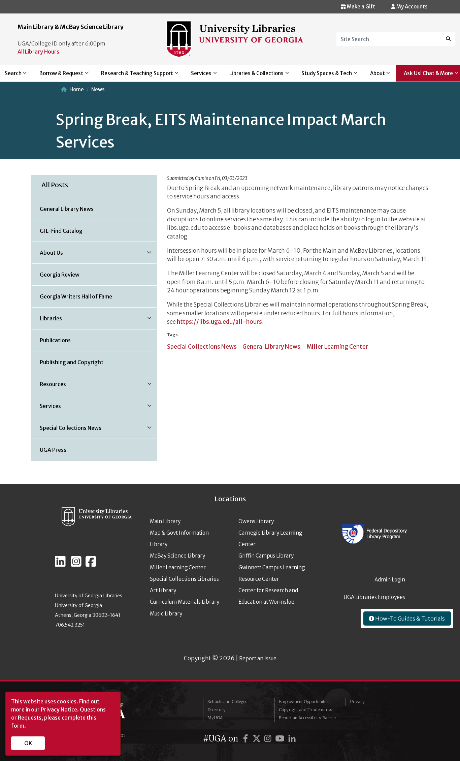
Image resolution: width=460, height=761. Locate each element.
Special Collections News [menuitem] (66, 430)
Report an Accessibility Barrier (307, 717)
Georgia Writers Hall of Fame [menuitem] (76, 296)
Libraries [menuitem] (47, 320)
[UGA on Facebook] (246, 738)
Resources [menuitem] (49, 386)
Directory (216, 709)
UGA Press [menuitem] (53, 449)
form (17, 725)
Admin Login (389, 579)
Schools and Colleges (227, 701)
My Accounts (411, 6)
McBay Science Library (177, 555)
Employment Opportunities (304, 701)
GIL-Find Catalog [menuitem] (61, 230)
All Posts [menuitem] (54, 185)
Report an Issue (257, 658)
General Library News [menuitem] (67, 208)
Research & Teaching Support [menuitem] (133, 76)
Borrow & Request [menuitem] (57, 76)
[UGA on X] (258, 738)
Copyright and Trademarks (305, 709)
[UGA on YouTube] (281, 738)
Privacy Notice (59, 709)
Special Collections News (202, 346)
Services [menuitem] (197, 76)
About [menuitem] (373, 76)
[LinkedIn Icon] (60, 564)
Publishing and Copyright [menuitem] (71, 362)
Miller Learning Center (337, 346)
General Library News (271, 346)
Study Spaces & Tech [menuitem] (323, 76)
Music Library (166, 613)
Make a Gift (360, 6)
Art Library (163, 590)
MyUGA (215, 717)
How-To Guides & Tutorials (409, 618)
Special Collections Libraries (184, 579)
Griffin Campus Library (266, 555)
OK (28, 743)
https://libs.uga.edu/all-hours (219, 321)
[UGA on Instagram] (269, 738)
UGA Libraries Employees (374, 597)
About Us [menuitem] (47, 255)
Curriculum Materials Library (184, 602)
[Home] (234, 38)
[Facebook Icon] (91, 564)
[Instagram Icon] (76, 564)
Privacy (357, 701)
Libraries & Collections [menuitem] (253, 76)
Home (76, 89)
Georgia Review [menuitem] (59, 274)
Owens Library (256, 521)
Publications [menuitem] (55, 340)
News (97, 89)
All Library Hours (38, 51)
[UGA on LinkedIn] (292, 738)
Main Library (165, 521)
